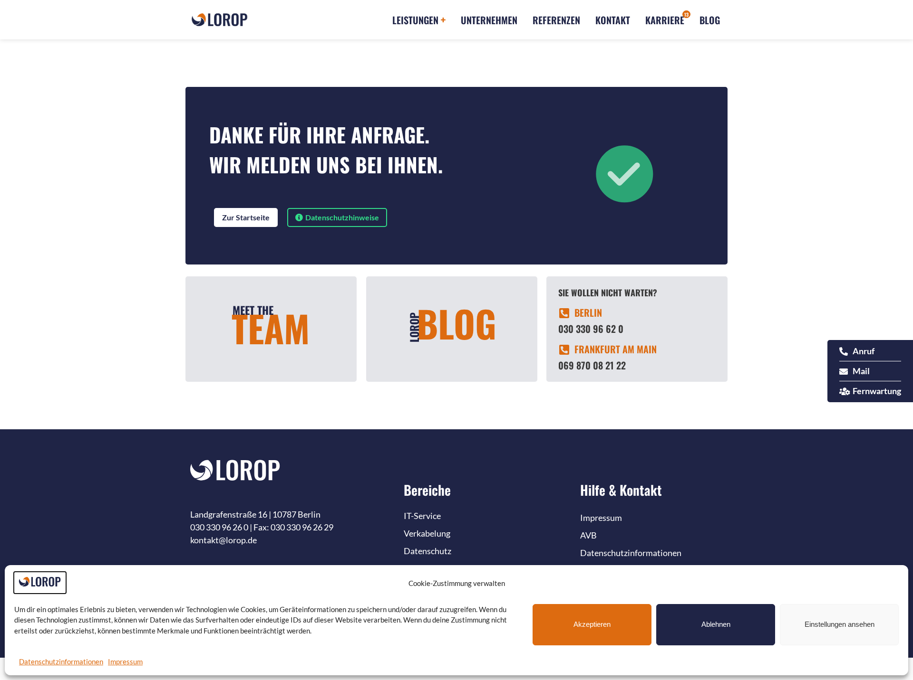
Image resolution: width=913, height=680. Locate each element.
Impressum (125, 661)
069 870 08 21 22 (592, 365)
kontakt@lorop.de (223, 540)
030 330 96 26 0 (219, 527)
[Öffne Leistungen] (443, 20)
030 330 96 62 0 (590, 328)
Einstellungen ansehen (839, 624)
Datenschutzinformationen (61, 661)
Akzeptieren (592, 624)
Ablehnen (715, 624)
